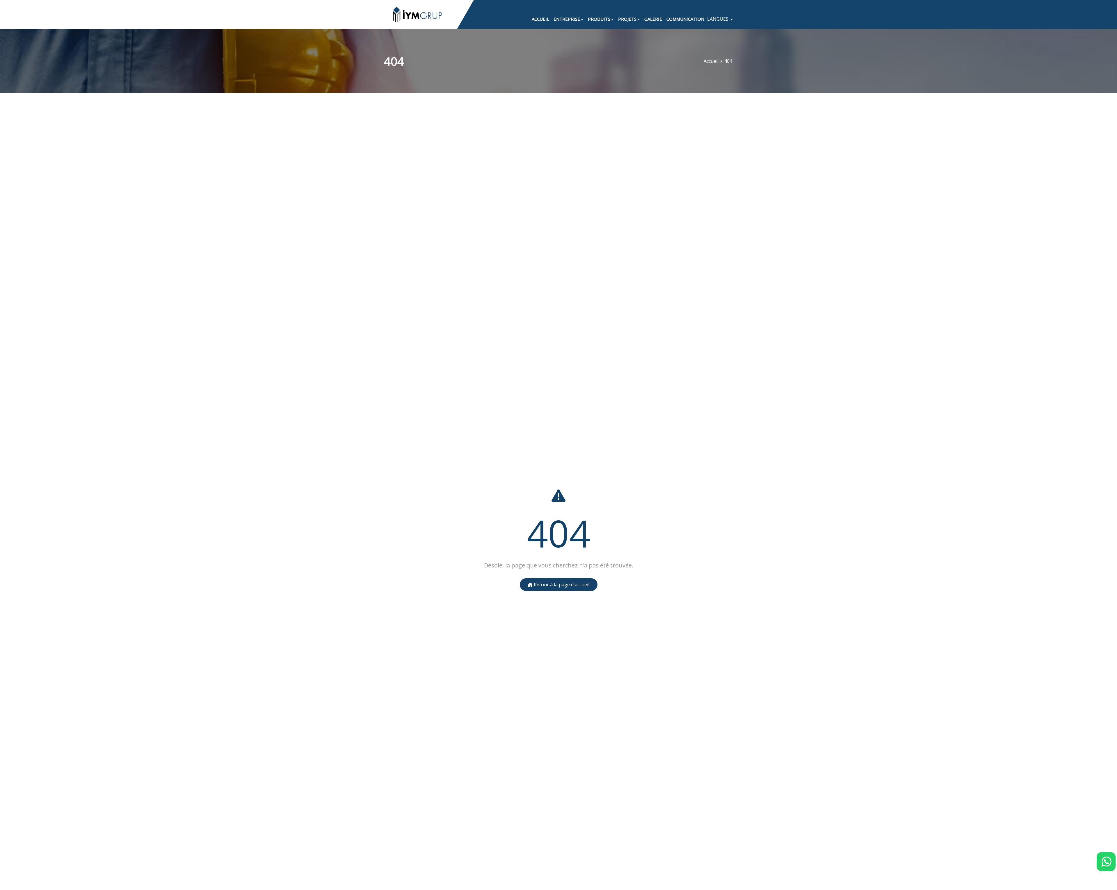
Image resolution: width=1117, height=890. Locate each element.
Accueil (711, 61)
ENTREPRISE (567, 19)
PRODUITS (599, 19)
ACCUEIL (540, 19)
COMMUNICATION (685, 19)
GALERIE (653, 19)
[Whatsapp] (1106, 861)
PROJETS (627, 19)
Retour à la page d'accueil (561, 584)
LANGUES (718, 19)
